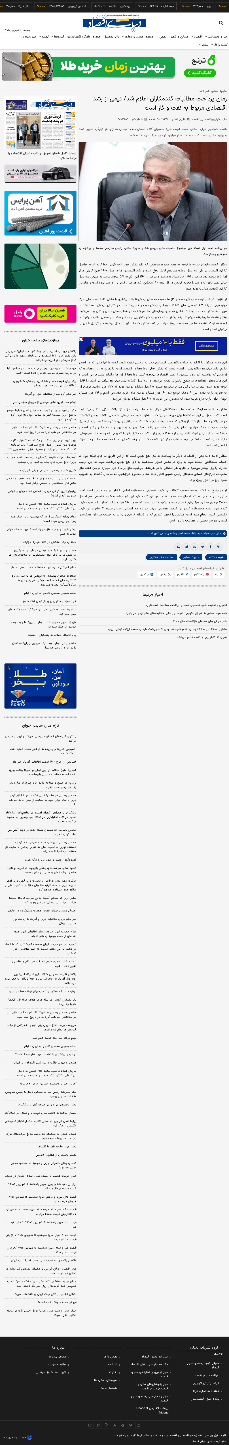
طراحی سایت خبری (17, 1437)
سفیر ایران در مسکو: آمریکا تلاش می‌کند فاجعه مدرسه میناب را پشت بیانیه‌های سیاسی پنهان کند (42, 900)
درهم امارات (146, 6)
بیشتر (204, 45)
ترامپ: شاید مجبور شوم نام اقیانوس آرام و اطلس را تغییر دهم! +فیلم (43, 963)
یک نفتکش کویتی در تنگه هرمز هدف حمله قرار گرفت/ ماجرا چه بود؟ (42, 1002)
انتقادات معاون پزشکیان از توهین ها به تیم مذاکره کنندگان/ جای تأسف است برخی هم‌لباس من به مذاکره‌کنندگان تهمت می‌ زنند (44, 580)
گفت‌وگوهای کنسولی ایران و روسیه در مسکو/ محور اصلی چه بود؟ (43, 1165)
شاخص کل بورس (55, 6)
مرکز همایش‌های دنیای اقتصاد (149, 1364)
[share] (106, 1425)
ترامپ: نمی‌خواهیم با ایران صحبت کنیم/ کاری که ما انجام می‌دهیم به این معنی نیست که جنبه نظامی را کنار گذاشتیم (40, 949)
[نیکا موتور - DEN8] (40, 174)
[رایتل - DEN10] (40, 314)
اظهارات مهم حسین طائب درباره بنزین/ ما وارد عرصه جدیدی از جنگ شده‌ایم (43, 624)
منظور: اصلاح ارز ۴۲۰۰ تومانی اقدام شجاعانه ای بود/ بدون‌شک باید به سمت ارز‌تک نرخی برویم (167, 629)
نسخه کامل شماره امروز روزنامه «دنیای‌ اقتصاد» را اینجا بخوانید (42, 156)
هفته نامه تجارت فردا (206, 1391)
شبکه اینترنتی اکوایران (206, 1383)
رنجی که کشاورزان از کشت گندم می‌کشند (201, 637)
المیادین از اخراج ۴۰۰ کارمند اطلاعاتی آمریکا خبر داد (44, 762)
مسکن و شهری (179, 37)
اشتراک (113, 1372)
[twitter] (202, 547)
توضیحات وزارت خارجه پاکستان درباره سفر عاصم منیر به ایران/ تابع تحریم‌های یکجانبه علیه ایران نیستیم (41, 459)
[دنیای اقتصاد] (114, 23)
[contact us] (98, 1425)
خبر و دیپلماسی (217, 37)
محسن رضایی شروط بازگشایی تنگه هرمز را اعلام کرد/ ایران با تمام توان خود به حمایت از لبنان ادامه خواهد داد (42, 800)
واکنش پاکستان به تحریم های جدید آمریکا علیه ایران (43, 1260)
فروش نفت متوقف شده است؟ (57, 1302)
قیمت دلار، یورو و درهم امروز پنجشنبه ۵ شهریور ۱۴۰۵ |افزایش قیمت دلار (41, 1199)
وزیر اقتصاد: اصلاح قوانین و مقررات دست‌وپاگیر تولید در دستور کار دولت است (41, 1271)
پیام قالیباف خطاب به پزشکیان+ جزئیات (52, 635)
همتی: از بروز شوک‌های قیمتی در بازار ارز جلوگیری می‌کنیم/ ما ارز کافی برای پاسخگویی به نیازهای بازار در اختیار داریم (42, 555)
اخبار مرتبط (153, 594)
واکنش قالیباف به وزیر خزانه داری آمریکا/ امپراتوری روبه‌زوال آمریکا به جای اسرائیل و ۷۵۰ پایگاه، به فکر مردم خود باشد (40, 979)
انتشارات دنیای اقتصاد (155, 1357)
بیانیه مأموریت (56, 1364)
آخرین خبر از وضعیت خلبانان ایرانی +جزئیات (48, 470)
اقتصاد (197, 37)
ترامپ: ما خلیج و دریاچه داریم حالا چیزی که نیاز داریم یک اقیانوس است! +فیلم (42, 785)
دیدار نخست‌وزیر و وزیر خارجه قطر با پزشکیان (47, 1105)
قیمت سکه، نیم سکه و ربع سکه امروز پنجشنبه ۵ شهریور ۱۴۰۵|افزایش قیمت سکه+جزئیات (40, 1211)
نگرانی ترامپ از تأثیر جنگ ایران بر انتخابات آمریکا (45, 1294)
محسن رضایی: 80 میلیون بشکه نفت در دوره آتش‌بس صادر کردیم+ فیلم (42, 832)
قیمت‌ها (58, 37)
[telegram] (186, 547)
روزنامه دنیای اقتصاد (207, 1375)
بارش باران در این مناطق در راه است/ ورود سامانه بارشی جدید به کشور (41, 531)
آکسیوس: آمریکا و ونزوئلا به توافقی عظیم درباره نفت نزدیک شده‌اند (43, 751)
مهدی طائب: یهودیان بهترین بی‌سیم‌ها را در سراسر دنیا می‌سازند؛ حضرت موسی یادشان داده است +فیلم (41, 370)
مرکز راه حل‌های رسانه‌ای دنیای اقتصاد (149, 1398)
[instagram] (138, 1425)
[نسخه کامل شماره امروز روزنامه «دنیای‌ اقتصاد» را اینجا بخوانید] (40, 123)
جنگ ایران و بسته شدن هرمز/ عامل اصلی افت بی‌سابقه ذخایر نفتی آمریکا (41, 1313)
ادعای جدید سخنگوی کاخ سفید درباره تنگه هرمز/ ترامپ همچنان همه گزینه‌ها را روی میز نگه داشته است (41, 1283)
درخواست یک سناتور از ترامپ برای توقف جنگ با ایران (42, 991)
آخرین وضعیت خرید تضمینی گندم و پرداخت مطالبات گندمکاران (186, 605)
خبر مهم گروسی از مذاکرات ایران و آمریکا (50, 394)
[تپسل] (81, 339)
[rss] (114, 1425)
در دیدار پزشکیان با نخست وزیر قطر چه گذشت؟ (45, 1054)
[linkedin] (194, 547)
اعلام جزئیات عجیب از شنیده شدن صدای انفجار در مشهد (40, 1176)
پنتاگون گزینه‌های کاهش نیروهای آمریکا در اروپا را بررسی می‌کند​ (40, 738)
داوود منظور (191, 557)
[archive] (90, 1425)
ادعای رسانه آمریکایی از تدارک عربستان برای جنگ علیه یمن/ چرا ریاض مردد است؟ (43, 519)
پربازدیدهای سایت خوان (40, 340)
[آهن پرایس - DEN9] (40, 213)
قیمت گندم (216, 557)
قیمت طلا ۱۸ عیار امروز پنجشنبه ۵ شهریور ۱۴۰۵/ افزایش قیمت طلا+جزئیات (41, 1237)
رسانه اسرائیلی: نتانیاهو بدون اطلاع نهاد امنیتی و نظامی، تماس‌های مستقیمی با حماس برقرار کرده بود (40, 480)
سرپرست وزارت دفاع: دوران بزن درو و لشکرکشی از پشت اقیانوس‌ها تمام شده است (41, 1027)
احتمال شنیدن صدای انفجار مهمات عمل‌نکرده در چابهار (42, 911)
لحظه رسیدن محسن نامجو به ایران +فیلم (50, 593)
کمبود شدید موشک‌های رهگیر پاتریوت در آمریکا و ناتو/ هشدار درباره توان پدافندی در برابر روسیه (41, 870)
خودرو (97, 37)
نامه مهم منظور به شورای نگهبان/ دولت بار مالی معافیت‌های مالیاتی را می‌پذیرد (176, 613)
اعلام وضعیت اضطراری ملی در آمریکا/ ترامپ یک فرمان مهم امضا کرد (42, 611)
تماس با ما (110, 1357)
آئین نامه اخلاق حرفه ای (51, 1372)
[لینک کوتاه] (218, 547)
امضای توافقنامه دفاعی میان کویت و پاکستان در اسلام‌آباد (40, 1113)
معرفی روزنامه (57, 1357)
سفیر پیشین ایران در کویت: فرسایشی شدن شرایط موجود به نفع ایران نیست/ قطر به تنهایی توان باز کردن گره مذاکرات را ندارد (40, 415)
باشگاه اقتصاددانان (78, 37)
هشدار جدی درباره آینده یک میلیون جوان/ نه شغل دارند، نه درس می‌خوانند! (44, 645)
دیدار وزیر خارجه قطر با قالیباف (57, 1147)
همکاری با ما (109, 1388)
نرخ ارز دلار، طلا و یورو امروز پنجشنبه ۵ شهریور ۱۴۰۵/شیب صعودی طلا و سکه (42, 1186)
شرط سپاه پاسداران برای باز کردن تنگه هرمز (49, 601)
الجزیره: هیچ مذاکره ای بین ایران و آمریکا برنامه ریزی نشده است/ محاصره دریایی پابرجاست (42, 772)
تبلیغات (112, 1364)
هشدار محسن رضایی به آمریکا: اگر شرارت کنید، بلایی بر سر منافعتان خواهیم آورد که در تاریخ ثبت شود (41, 429)
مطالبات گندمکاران (161, 557)
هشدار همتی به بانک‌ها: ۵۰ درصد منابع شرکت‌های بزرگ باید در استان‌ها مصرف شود (41, 1136)
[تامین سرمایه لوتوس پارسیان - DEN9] (40, 266)
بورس (162, 37)
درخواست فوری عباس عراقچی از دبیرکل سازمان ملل (44, 402)
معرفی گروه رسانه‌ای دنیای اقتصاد (203, 1365)
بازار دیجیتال (111, 37)
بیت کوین (103, 6)
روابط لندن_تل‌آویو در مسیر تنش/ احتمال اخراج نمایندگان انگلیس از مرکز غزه (40, 1123)
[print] (178, 547)
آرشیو (45, 37)
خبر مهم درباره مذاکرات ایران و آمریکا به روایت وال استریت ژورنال (44, 921)
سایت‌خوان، (208, 534)
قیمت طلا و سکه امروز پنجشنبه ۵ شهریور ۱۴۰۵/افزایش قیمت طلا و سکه (41, 1250)
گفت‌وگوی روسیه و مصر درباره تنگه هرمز (50, 860)
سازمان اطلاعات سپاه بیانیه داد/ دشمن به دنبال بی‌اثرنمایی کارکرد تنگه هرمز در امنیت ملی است (46, 506)
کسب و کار (220, 45)
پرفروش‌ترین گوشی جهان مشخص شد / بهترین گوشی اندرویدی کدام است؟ (42, 493)
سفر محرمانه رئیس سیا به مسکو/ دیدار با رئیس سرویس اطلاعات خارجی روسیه (40, 1094)
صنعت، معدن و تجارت (139, 37)
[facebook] (210, 547)
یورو (187, 6)
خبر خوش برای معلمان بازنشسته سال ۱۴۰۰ (200, 621)
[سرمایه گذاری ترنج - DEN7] (114, 66)
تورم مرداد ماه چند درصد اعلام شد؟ (54, 1038)
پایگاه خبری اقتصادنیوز (205, 1399)
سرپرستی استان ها (105, 1380)
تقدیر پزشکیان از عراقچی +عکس (56, 1155)
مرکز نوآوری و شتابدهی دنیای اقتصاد (149, 1374)
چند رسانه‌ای (28, 37)
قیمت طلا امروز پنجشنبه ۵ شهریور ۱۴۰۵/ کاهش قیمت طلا (41, 1224)
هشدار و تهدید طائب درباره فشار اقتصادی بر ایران (45, 1063)
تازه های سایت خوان (40, 725)
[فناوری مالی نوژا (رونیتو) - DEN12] (40, 685)
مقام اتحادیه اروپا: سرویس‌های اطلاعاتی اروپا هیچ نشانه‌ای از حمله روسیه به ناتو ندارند (45, 934)
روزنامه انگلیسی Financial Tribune (152, 1410)
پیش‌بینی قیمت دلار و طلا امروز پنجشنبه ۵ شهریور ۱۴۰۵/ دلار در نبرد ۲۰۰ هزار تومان (44, 383)
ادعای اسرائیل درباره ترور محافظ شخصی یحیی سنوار (43, 567)
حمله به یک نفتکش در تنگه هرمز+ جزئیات (49, 542)
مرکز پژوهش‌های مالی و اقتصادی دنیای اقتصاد (153, 1386)
